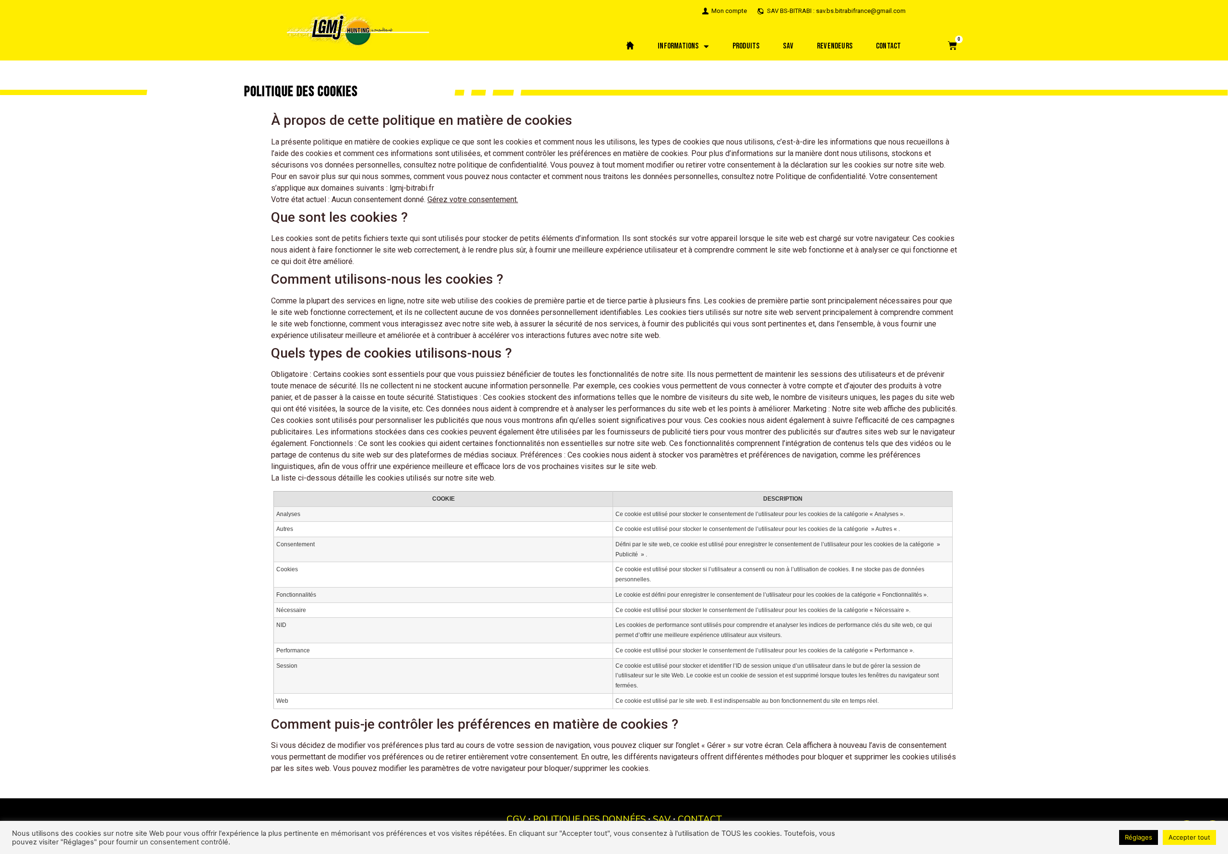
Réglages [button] (1138, 837)
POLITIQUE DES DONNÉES (589, 819)
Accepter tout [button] (1189, 837)
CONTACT (700, 819)
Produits (746, 46)
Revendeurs (834, 46)
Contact (888, 46)
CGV (516, 819)
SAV (788, 46)
